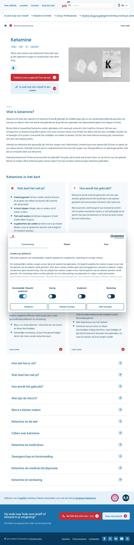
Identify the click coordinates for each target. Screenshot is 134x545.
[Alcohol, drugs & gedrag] (6, 25)
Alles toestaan (105, 307)
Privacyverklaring (79, 538)
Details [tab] (67, 244)
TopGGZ (22, 498)
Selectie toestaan (67, 307)
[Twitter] (127, 538)
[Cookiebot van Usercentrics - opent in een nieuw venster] (112, 237)
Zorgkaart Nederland (85, 498)
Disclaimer (66, 538)
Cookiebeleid (94, 538)
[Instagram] (110, 538)
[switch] (52, 296)
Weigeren (28, 307)
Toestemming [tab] (27, 244)
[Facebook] (104, 538)
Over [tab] (106, 244)
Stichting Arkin (36, 538)
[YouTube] (121, 538)
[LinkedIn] (116, 538)
